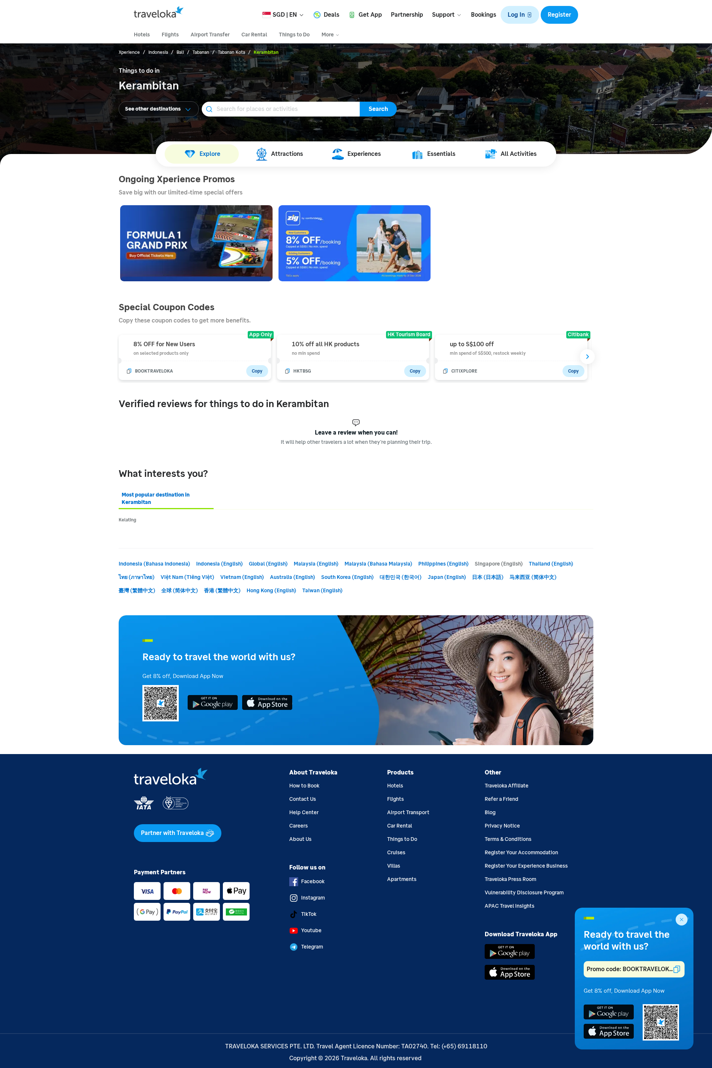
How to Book (304, 786)
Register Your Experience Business (526, 866)
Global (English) (268, 564)
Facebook (312, 881)
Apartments (401, 879)
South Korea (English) (347, 577)
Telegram (312, 947)
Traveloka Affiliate (506, 786)
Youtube (311, 930)
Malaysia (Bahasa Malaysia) (378, 564)
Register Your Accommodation (521, 852)
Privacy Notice (502, 826)
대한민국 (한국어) (401, 577)
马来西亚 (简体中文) (533, 577)
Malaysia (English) (316, 564)
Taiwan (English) (322, 590)
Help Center (304, 812)
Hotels (395, 786)
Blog (490, 812)
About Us (300, 839)
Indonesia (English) (219, 564)
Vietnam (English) (242, 577)
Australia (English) (292, 577)
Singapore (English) (499, 564)
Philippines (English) (443, 564)
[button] (520, 15)
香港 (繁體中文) (222, 590)
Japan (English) (447, 577)
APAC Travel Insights (509, 906)
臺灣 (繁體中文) (137, 590)
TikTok (308, 914)
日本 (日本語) (488, 577)
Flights (395, 799)
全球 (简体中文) (179, 590)
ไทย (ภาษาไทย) (137, 577)
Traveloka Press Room (510, 879)
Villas (393, 866)
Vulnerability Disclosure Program (524, 893)
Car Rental (399, 826)
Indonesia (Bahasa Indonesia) (154, 564)
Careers (298, 826)
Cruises (396, 852)
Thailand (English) (551, 564)
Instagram (313, 898)
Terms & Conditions (508, 839)
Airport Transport (408, 812)
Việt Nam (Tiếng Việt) (187, 577)
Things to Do (402, 839)
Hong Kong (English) (271, 590)
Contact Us (302, 799)
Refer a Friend (501, 799)
